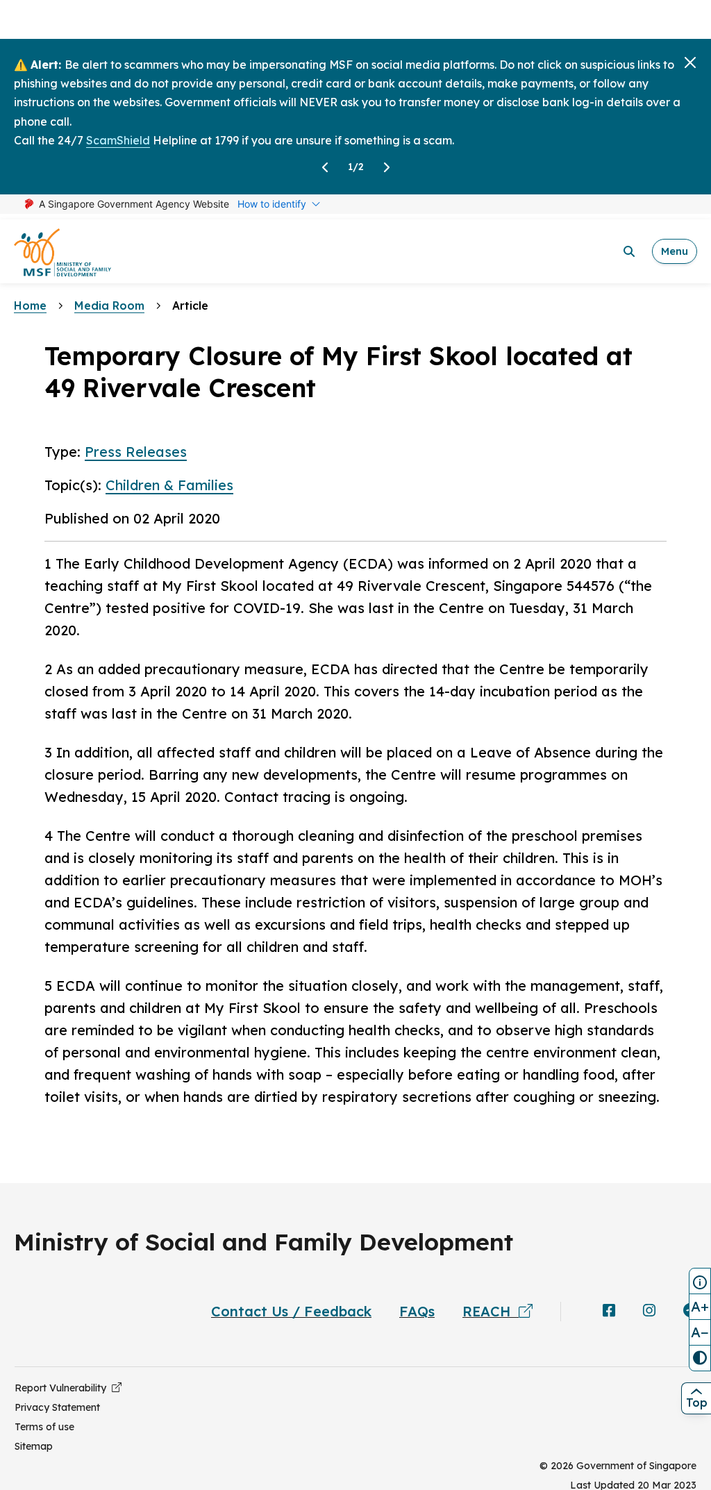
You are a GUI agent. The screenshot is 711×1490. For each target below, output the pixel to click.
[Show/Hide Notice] (700, 1281)
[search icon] (629, 251)
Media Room (109, 305)
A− (700, 1332)
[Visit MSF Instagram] (649, 1312)
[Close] (690, 62)
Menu (674, 251)
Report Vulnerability (63, 1388)
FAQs (417, 1311)
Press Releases (136, 451)
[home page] (62, 252)
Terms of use (44, 1427)
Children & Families (169, 485)
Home (30, 305)
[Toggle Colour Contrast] (700, 1358)
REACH (490, 1311)
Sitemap (34, 1446)
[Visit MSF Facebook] (609, 1312)
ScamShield (118, 140)
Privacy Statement (57, 1407)
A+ (700, 1306)
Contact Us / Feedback (291, 1311)
